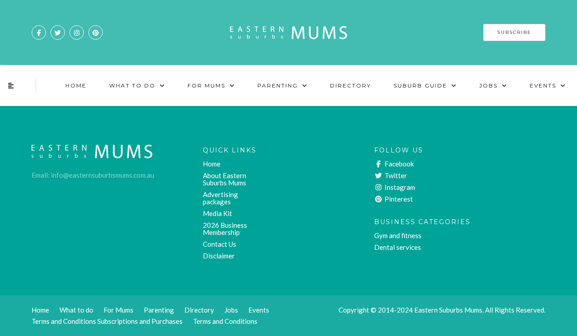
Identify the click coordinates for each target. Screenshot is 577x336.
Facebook (398, 164)
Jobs (488, 85)
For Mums (206, 85)
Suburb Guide (420, 85)
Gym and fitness (397, 235)
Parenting (277, 85)
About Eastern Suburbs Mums (224, 179)
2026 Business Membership (225, 228)
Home (76, 85)
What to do (76, 310)
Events (543, 85)
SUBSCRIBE (514, 32)
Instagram (399, 187)
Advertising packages (220, 198)
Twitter (395, 175)
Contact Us (219, 244)
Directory (350, 85)
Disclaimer (219, 256)
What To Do (132, 85)
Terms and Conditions (225, 321)
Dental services (397, 247)
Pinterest (398, 199)
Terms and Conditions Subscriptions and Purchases (107, 321)
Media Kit (217, 213)
